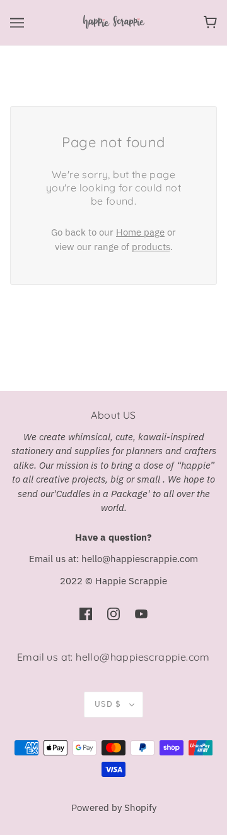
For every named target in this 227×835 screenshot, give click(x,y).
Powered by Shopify (113, 808)
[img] (86, 613)
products (151, 247)
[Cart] (210, 22)
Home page (140, 232)
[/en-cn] (113, 21)
